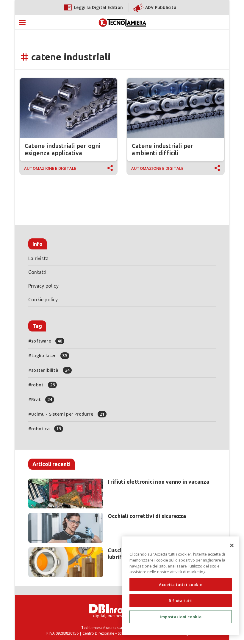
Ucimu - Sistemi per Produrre (67, 414)
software (46, 341)
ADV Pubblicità (160, 7)
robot (43, 385)
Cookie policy (43, 299)
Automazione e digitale (50, 168)
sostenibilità (50, 370)
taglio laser (49, 355)
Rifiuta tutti (181, 600)
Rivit (41, 399)
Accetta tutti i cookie (180, 584)
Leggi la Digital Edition (98, 7)
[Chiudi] (231, 545)
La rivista (38, 258)
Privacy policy (43, 286)
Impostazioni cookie (180, 616)
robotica (46, 428)
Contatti (37, 272)
